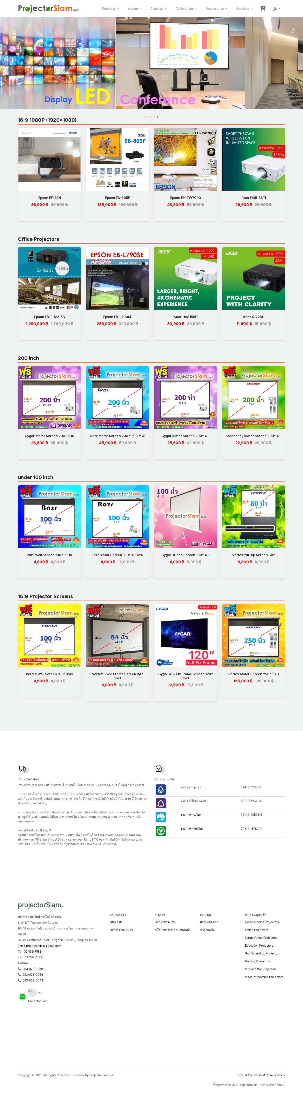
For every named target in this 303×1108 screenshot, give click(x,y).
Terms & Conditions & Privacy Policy (260, 1075)
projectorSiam (40, 905)
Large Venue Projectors (261, 937)
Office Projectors (38, 239)
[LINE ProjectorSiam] (32, 993)
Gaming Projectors (257, 961)
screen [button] (133, 8)
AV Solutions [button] (185, 8)
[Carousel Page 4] (155, 117)
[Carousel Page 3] (151, 117)
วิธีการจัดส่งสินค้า (121, 930)
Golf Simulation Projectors (262, 953)
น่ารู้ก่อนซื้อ (207, 930)
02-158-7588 (33, 951)
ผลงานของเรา (209, 922)
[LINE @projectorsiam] (22, 997)
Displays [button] (157, 8)
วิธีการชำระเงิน (165, 922)
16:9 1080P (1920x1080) (47, 120)
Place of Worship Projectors (264, 977)
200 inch (28, 358)
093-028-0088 (32, 969)
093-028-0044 (32, 980)
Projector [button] (109, 8)
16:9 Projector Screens (45, 596)
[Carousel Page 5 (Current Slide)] (158, 117)
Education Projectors (259, 945)
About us (116, 922)
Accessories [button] (215, 8)
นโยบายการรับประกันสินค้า (172, 930)
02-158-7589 (33, 957)
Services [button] (243, 8)
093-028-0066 (32, 974)
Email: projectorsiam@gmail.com (39, 945)
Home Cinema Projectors (262, 922)
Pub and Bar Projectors (261, 969)
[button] (277, 8)
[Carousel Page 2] (148, 117)
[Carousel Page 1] (145, 117)
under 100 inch (35, 477)
